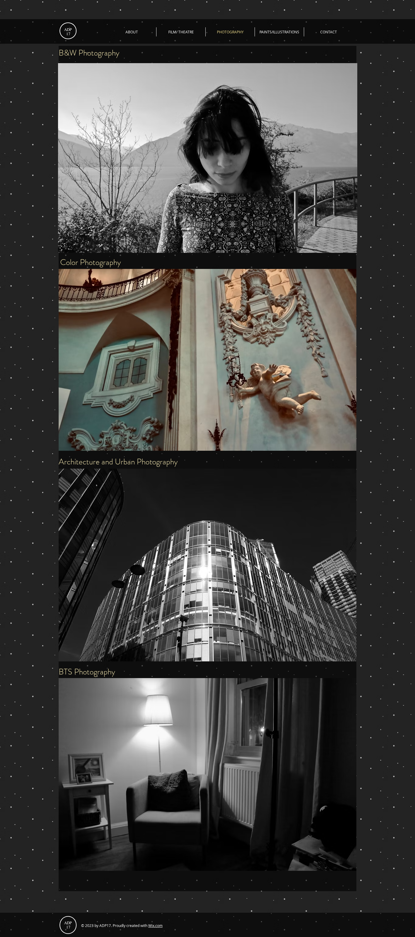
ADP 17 (68, 31)
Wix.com (155, 925)
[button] (207, 360)
